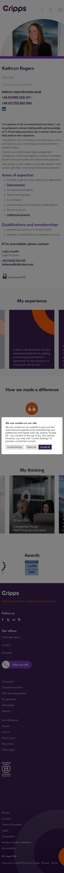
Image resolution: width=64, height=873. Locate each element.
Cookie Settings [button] (14, 447)
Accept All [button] (45, 447)
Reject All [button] (31, 447)
